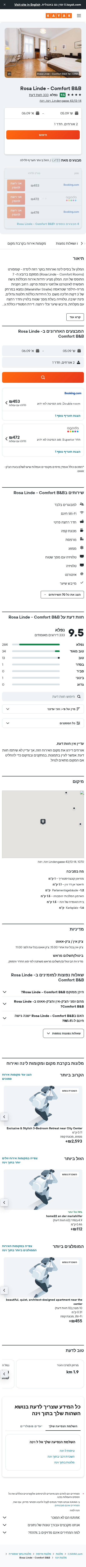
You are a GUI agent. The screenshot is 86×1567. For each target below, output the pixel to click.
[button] (4, 4)
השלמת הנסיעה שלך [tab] (63, 1426)
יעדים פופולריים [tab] (31, 1426)
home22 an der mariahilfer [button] (64, 1216)
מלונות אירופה (43, 1553)
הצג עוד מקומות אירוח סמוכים (17, 1077)
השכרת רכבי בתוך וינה (61, 1456)
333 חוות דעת (39, 95)
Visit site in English (27, 4)
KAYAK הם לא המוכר (65, 1517)
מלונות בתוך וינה (64, 1462)
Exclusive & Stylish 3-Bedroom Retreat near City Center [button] (44, 1128)
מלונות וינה (61, 1557)
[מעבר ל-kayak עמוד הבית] (59, 15)
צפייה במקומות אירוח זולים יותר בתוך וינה (20, 1160)
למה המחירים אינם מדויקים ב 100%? (54, 1532)
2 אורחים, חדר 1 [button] (66, 124)
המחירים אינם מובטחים (67, 1505)
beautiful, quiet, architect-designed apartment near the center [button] (44, 1302)
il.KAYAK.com (75, 1553)
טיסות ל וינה (67, 1451)
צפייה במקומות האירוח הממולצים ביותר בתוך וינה (19, 1248)
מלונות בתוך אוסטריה (20, 1553)
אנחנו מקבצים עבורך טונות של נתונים (54, 1525)
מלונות (59, 1553)
